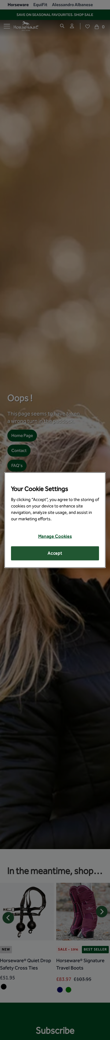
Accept (55, 553)
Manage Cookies (55, 536)
